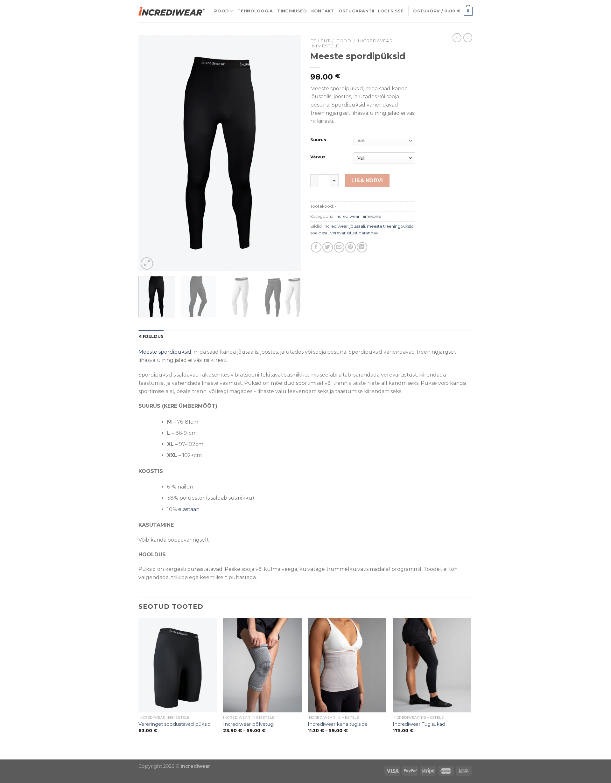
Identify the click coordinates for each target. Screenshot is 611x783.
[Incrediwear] (171, 11)
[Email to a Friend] (339, 247)
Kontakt (322, 11)
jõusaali (357, 226)
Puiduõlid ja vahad (23, 755)
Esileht (320, 40)
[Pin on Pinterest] (350, 247)
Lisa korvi (367, 180)
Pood (221, 11)
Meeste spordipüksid (164, 352)
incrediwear (336, 226)
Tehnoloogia (255, 11)
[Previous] (149, 153)
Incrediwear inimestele (358, 216)
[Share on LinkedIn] (362, 247)
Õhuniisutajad (66, 755)
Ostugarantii (357, 11)
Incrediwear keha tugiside (338, 724)
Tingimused (292, 11)
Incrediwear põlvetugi (248, 724)
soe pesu (319, 233)
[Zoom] (147, 263)
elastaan (189, 509)
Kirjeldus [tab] (151, 336)
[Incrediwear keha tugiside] (347, 665)
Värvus (318, 157)
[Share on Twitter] (327, 247)
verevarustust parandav (354, 233)
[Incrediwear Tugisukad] (432, 665)
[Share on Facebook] (316, 247)
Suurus (318, 140)
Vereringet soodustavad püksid (174, 724)
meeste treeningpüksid (390, 226)
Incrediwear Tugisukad (419, 724)
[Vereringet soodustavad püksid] (177, 665)
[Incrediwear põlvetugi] (262, 665)
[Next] (289, 153)
